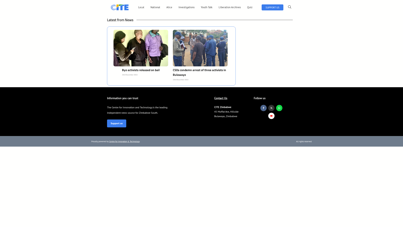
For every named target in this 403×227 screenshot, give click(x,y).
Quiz (250, 7)
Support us (117, 123)
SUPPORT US (272, 7)
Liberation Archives (230, 7)
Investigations (187, 7)
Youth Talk (206, 7)
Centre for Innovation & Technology (124, 141)
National (155, 7)
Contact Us (220, 98)
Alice (169, 7)
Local (141, 7)
